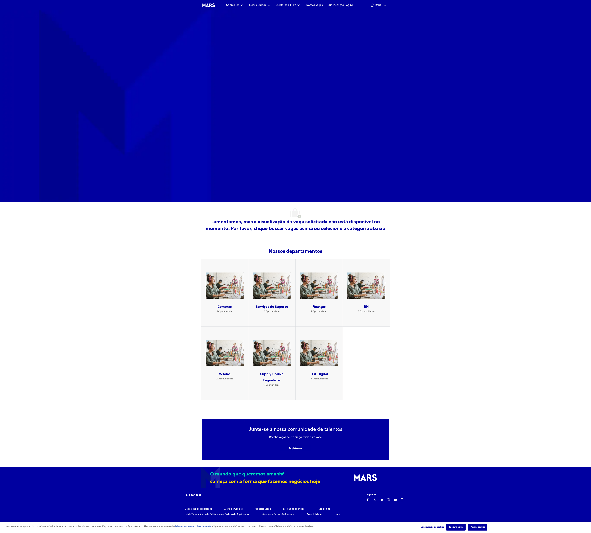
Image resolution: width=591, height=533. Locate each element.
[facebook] (368, 499)
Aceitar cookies (478, 527)
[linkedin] (382, 499)
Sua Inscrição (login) (340, 5)
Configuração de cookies (432, 527)
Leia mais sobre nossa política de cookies (193, 527)
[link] (193, 495)
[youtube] (395, 499)
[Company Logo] (208, 5)
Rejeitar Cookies (455, 527)
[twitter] (375, 499)
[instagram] (388, 499)
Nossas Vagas (314, 5)
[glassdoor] (402, 499)
